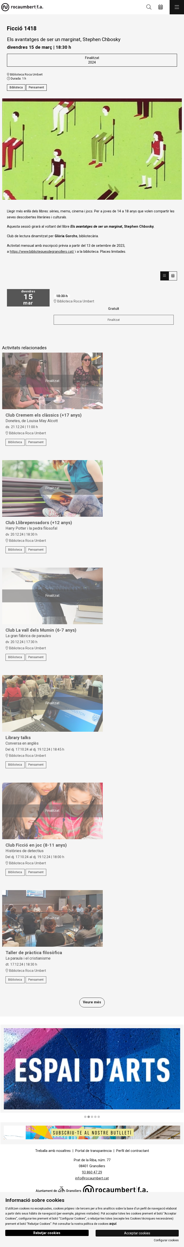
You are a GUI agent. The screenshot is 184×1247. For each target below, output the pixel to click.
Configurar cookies (166, 1240)
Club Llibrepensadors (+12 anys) (39, 522)
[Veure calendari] (173, 275)
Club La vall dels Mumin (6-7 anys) (41, 630)
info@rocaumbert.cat (92, 1178)
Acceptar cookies (137, 1233)
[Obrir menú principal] (177, 7)
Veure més (92, 1002)
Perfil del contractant (132, 1151)
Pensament (36, 87)
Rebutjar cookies (46, 1233)
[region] (92, 1072)
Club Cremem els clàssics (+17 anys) (44, 415)
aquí (112, 1223)
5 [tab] (99, 1117)
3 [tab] (92, 1117)
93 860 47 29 (92, 1172)
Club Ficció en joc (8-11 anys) (36, 845)
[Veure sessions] (164, 275)
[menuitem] (53, 1151)
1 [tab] (85, 1117)
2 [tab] (88, 1117)
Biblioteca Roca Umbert (26, 74)
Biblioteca (16, 87)
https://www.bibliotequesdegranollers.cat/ (42, 252)
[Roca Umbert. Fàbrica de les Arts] (21, 7)
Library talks (18, 737)
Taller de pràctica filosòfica (34, 952)
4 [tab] (95, 1117)
